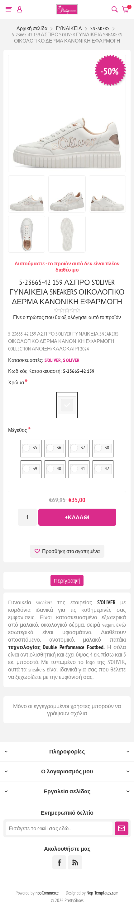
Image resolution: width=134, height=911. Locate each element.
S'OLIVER (53, 360)
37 (83, 447)
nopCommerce (47, 893)
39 (35, 468)
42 (107, 468)
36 (59, 447)
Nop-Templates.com (102, 893)
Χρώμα (16, 382)
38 (107, 447)
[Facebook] (59, 862)
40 (59, 468)
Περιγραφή (67, 580)
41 (83, 468)
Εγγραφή (121, 828)
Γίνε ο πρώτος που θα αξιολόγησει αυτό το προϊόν (67, 317)
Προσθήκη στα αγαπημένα (71, 551)
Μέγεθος (18, 430)
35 (35, 447)
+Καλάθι (77, 517)
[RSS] (75, 862)
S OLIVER (71, 360)
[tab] (67, 580)
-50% (109, 71)
